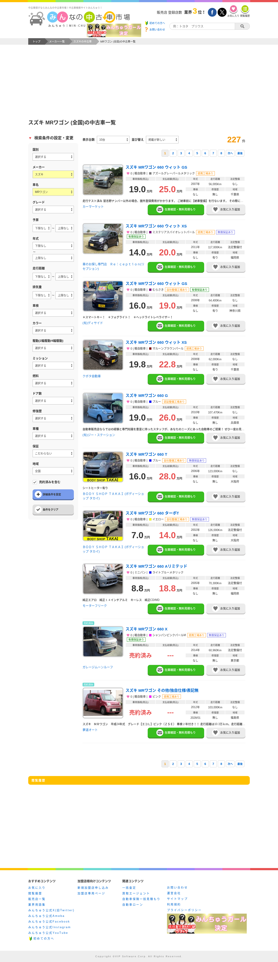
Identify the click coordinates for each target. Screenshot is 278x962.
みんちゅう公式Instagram (49, 927)
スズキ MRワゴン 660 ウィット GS (156, 167)
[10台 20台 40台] (113, 139)
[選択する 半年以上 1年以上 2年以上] (53, 313)
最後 (240, 153)
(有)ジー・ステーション (99, 435)
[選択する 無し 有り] (53, 418)
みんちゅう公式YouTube (48, 932)
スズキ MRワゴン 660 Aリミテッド (156, 566)
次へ (230, 153)
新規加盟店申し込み (93, 887)
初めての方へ (43, 938)
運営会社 (174, 893)
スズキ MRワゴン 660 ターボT (152, 513)
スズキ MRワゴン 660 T (146, 454)
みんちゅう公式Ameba (46, 916)
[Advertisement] (139, 77)
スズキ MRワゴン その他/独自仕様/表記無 (162, 690)
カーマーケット (93, 206)
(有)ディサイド (93, 323)
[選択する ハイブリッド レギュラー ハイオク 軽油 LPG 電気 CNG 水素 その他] (53, 383)
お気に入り (37, 887)
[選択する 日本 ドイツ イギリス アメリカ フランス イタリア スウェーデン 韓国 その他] (53, 157)
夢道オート (90, 730)
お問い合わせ (177, 887)
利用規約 (174, 904)
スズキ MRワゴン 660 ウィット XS (156, 226)
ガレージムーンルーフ (98, 667)
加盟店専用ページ (91, 893)
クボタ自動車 (92, 376)
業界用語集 (37, 904)
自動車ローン (132, 904)
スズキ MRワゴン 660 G (147, 395)
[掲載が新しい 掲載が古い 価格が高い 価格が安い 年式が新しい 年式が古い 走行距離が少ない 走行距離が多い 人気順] (162, 139)
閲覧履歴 (35, 893)
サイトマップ (177, 898)
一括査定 (129, 887)
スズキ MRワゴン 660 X (146, 629)
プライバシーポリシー (184, 910)
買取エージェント (136, 893)
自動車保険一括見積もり (141, 899)
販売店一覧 (37, 899)
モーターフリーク (95, 605)
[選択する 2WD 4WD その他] (53, 348)
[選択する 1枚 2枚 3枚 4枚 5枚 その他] (53, 401)
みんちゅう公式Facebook (49, 921)
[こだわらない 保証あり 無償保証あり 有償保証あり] (53, 453)
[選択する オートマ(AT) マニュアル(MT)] (53, 365)
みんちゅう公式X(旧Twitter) (51, 910)
